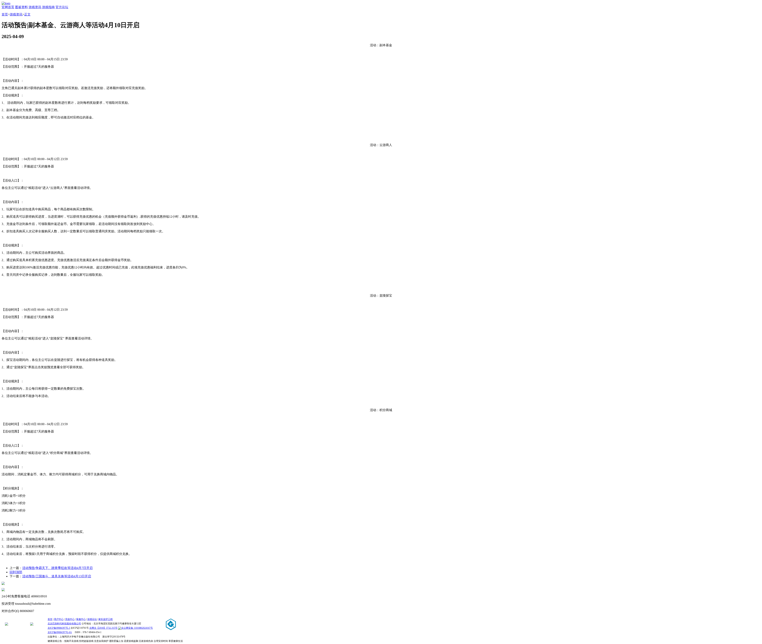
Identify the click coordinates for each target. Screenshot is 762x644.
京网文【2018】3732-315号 (103, 628)
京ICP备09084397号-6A (60, 632)
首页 (5, 14)
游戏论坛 (92, 619)
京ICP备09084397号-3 (59, 628)
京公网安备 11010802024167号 (137, 628)
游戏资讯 (35, 7)
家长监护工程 (105, 619)
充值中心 (70, 619)
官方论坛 (62, 7)
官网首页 (8, 7)
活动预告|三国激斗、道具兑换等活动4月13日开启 (56, 576)
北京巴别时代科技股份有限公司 (64, 623)
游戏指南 (48, 7)
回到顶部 (16, 572)
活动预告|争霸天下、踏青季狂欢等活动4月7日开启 (57, 568)
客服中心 (81, 619)
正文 (27, 14)
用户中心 (59, 619)
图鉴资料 (21, 7)
